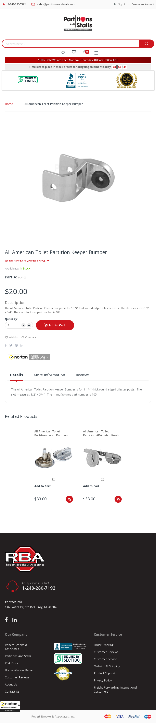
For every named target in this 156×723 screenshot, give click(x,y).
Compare (31, 337)
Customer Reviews (17, 677)
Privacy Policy (103, 680)
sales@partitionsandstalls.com (56, 4)
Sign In (122, 4)
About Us (11, 684)
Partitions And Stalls (18, 656)
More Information (49, 374)
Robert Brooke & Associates (16, 647)
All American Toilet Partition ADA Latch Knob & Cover (102, 433)
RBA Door (11, 663)
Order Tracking (103, 645)
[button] (10, 706)
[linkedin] (14, 620)
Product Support (104, 673)
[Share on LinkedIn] (22, 345)
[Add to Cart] (69, 499)
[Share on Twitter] (10, 345)
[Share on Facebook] (6, 345)
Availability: (12, 268)
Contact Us (12, 691)
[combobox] (70, 43)
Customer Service (105, 659)
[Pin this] (16, 345)
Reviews (83, 374)
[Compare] (63, 52)
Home (9, 104)
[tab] (16, 376)
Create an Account (143, 4)
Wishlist (13, 337)
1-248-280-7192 (17, 4)
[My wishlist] (74, 52)
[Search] (146, 44)
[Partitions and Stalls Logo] (78, 25)
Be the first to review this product (27, 261)
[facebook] (7, 620)
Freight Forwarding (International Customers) (115, 689)
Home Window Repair (19, 670)
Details (16, 375)
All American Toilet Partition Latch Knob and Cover (51, 433)
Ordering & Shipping (107, 666)
